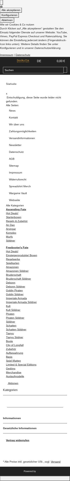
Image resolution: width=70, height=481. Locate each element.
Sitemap (14, 165)
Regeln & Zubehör (17, 221)
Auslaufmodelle (15, 376)
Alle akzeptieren (10, 10)
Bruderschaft (13, 274)
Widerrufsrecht (17, 179)
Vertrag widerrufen (17, 440)
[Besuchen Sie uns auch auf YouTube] (6, 451)
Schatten (11, 325)
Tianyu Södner (14, 337)
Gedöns (10, 368)
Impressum (6, 54)
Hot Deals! (12, 213)
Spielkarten (12, 263)
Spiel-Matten (13, 360)
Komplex (11, 232)
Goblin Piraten (14, 290)
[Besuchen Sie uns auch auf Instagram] (6, 455)
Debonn (10, 282)
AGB (11, 158)
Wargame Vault (18, 193)
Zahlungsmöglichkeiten (22, 131)
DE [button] (39, 61)
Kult (8, 306)
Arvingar (11, 228)
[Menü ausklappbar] (7, 61)
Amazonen (12, 267)
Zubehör (11, 349)
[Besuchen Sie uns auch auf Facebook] (6, 446)
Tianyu (10, 333)
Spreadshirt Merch (20, 186)
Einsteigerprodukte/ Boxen (21, 255)
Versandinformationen (22, 138)
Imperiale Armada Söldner (21, 302)
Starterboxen (13, 217)
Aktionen (12, 383)
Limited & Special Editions (21, 364)
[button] (48, 61)
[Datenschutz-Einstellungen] (1, 2)
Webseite (14, 200)
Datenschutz (22, 54)
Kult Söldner (13, 309)
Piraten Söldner (15, 317)
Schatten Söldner (16, 329)
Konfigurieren (9, 15)
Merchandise (13, 372)
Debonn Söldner (15, 286)
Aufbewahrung (14, 352)
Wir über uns (16, 124)
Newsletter (15, 145)
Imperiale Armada (16, 298)
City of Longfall (15, 345)
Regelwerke (13, 259)
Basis (9, 356)
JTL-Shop (41, 471)
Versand (55, 461)
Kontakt (13, 117)
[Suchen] (65, 70)
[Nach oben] (35, 478)
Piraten (10, 313)
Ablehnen (7, 20)
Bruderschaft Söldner (18, 278)
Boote (9, 341)
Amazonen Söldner (17, 270)
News (12, 110)
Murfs (9, 236)
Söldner (10, 240)
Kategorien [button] (10, 390)
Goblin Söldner (15, 294)
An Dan (10, 224)
